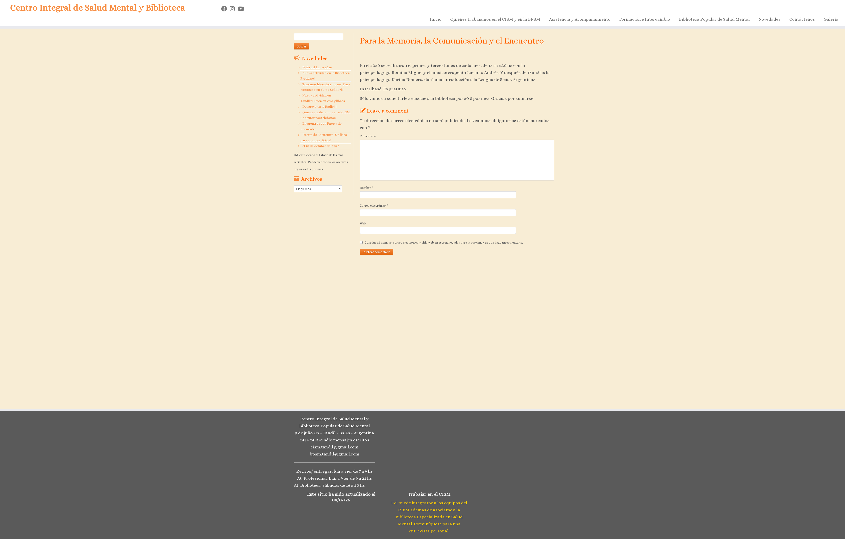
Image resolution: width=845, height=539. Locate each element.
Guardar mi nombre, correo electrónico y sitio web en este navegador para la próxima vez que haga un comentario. (444, 242)
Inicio (435, 19)
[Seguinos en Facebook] (225, 8)
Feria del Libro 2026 (317, 67)
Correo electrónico (374, 205)
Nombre (366, 187)
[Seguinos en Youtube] (242, 8)
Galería (831, 19)
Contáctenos (802, 19)
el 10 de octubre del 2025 (320, 146)
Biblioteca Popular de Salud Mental (714, 19)
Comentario (368, 136)
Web (363, 223)
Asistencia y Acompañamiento (579, 19)
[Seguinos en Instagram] (234, 8)
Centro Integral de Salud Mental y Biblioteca (97, 8)
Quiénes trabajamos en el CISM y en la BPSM (495, 19)
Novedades (770, 19)
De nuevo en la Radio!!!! (319, 107)
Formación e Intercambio (644, 19)
